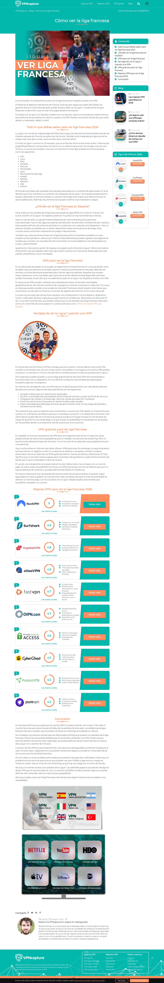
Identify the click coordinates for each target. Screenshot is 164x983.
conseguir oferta (82, 510)
